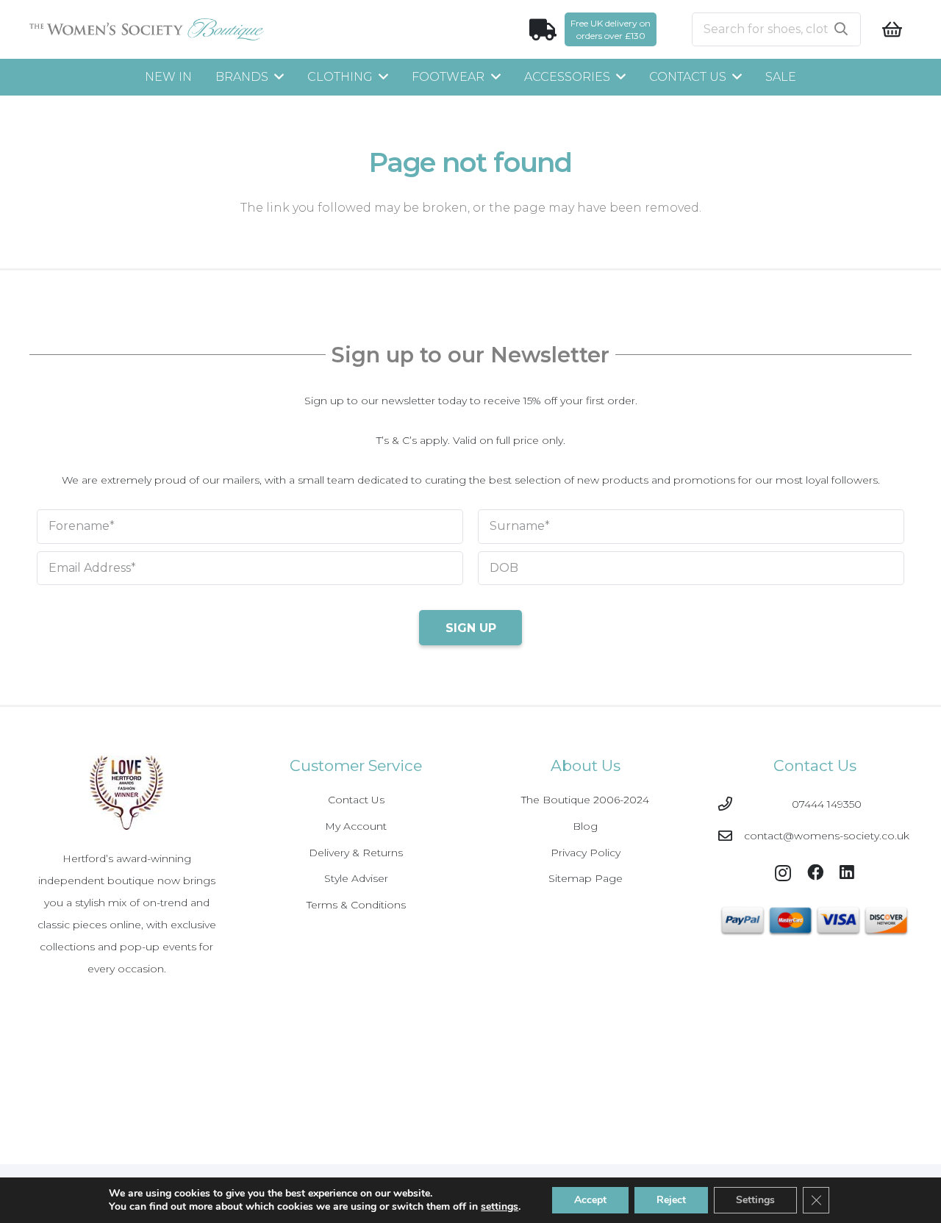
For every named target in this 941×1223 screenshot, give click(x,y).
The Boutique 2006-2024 (585, 799)
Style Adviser (356, 878)
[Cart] (892, 29)
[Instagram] (783, 873)
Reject (671, 1200)
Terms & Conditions (356, 904)
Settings (755, 1200)
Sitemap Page (585, 878)
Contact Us (356, 799)
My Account (356, 826)
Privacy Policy (585, 852)
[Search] (841, 29)
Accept (590, 1200)
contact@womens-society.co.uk (826, 835)
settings (499, 1206)
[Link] (146, 29)
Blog (585, 826)
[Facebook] (815, 872)
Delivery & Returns (356, 852)
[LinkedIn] (847, 872)
